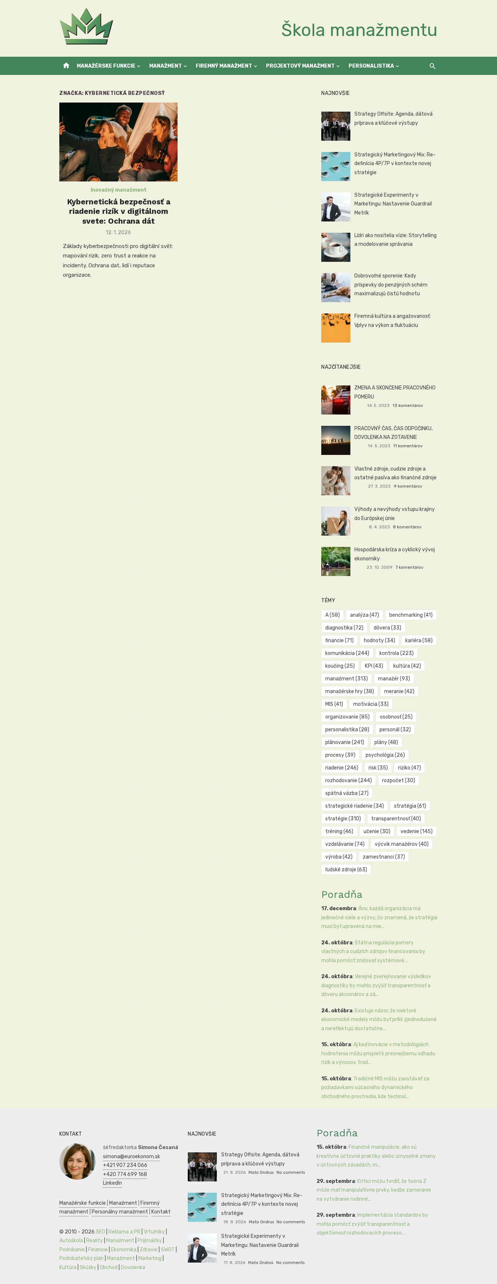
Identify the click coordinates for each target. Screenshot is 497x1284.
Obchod (109, 1267)
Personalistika (371, 66)
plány (386, 742)
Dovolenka (133, 1267)
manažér (394, 679)
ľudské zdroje (346, 870)
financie (339, 640)
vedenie (417, 831)
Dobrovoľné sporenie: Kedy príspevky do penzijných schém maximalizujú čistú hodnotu (391, 285)
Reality (94, 1240)
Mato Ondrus (261, 1172)
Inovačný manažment (119, 190)
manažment (346, 679)
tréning (339, 831)
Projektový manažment (300, 66)
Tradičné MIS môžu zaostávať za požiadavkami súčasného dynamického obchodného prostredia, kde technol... (375, 1088)
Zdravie (149, 1250)
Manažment (165, 66)
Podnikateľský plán (81, 1258)
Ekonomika (123, 1250)
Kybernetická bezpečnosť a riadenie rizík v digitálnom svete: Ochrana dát (118, 211)
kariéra (419, 640)
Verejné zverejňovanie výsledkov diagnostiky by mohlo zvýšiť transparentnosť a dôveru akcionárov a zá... (376, 985)
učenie (376, 831)
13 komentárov (408, 405)
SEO (100, 1232)
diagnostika (344, 628)
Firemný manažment (224, 66)
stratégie (343, 819)
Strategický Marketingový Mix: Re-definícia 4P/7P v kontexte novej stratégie (395, 164)
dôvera (387, 628)
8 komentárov (407, 526)
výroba (339, 857)
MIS (334, 704)
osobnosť (396, 717)
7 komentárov (409, 567)
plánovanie (344, 742)
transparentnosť (396, 819)
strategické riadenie (354, 806)
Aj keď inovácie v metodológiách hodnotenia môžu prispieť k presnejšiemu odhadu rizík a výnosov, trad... (378, 1053)
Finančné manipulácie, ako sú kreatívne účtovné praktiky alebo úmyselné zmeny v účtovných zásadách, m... (376, 1156)
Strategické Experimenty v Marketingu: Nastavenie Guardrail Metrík (393, 204)
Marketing (150, 1258)
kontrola (396, 653)
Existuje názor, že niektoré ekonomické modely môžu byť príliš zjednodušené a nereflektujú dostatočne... (379, 1020)
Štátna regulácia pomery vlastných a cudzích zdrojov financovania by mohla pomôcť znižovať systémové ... (373, 952)
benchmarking (411, 615)
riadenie (341, 768)
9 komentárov (408, 486)
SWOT (168, 1250)
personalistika (347, 730)
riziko (409, 768)
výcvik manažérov (402, 844)
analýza (364, 615)
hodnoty (379, 640)
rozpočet (398, 780)
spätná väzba (347, 793)
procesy (340, 755)
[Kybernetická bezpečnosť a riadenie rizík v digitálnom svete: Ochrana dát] (118, 142)
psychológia (385, 755)
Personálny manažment (120, 1212)
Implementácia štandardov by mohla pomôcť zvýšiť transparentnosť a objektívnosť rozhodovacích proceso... (372, 1224)
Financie (98, 1250)
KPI (374, 666)
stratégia (410, 806)
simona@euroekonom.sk (131, 1156)
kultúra (407, 666)
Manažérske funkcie (106, 66)
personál (395, 730)
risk (378, 768)
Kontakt (161, 1212)
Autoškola (71, 1240)
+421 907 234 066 (125, 1165)
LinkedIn (112, 1183)
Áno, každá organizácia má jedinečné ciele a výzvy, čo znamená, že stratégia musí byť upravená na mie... (379, 917)
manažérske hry (349, 691)
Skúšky (88, 1267)
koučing (340, 666)
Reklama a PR (124, 1232)
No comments (291, 1172)
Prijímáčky (150, 1240)
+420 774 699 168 (125, 1174)
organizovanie (347, 717)
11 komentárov (408, 445)
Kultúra (67, 1267)
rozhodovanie (348, 780)
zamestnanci (384, 857)
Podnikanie (72, 1250)
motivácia (371, 704)
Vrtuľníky (154, 1232)
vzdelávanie (345, 844)
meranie (399, 691)
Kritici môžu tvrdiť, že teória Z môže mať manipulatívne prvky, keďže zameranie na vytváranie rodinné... (374, 1190)
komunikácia (347, 653)
